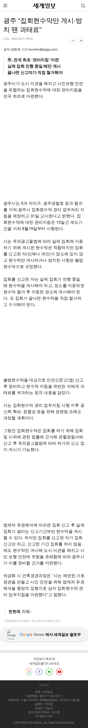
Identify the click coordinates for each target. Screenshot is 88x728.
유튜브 (59, 671)
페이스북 (39, 671)
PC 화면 (44, 685)
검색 (83, 5)
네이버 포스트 (49, 671)
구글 (28, 671)
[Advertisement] (44, 149)
